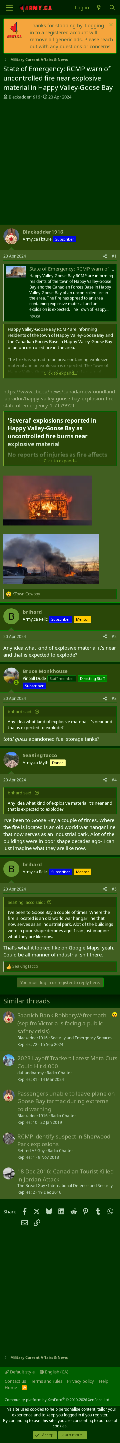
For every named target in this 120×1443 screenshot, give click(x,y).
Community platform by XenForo (57, 1399)
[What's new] (98, 7)
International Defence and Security (80, 1185)
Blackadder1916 (24, 97)
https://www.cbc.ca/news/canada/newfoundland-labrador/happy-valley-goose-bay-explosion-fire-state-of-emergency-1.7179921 (60, 398)
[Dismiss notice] (110, 25)
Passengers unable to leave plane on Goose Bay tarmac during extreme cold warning (66, 1101)
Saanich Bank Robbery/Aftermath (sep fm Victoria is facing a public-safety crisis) (62, 1023)
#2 (114, 636)
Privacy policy (80, 1381)
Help (103, 1381)
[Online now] (16, 682)
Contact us (15, 1381)
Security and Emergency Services (81, 1038)
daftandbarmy (30, 1073)
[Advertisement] (60, 163)
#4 (114, 780)
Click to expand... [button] (60, 373)
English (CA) (56, 1372)
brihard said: (20, 712)
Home (11, 1387)
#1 (114, 256)
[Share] (105, 256)
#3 (114, 698)
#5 (114, 889)
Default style (22, 1372)
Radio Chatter (59, 1073)
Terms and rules (46, 1381)
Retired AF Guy (31, 1150)
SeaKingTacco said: (26, 902)
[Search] (112, 7)
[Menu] (9, 7)
